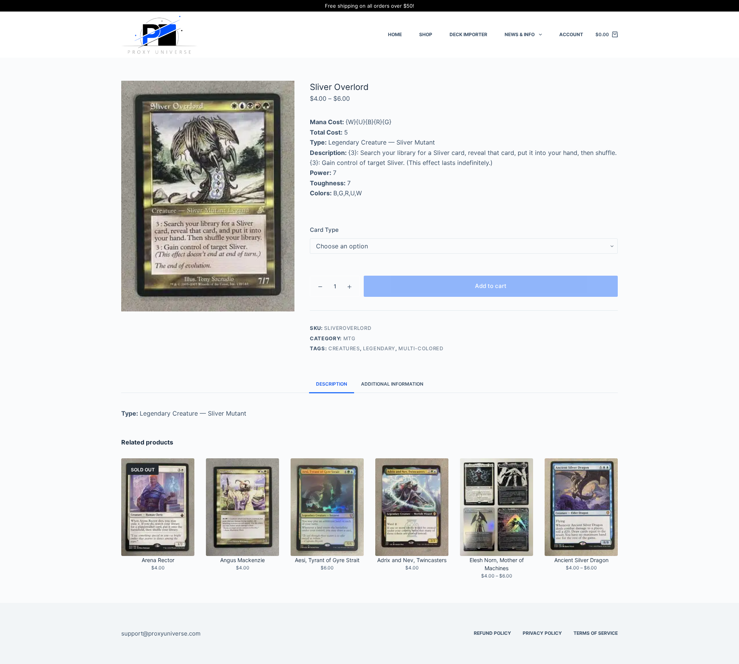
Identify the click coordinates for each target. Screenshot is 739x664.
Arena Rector (158, 560)
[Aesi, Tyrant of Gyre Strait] (327, 507)
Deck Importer (468, 34)
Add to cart (491, 286)
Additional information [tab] (392, 384)
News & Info (520, 34)
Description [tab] (331, 384)
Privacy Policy (542, 633)
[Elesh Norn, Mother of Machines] (496, 507)
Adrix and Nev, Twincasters (411, 560)
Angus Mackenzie (242, 560)
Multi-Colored (420, 348)
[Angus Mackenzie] (242, 507)
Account (571, 34)
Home (395, 34)
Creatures (344, 348)
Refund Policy (492, 633)
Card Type (324, 229)
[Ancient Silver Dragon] (581, 507)
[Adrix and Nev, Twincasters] (411, 507)
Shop (425, 34)
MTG (349, 338)
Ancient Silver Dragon (581, 560)
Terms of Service (595, 633)
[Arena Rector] (157, 507)
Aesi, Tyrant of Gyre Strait (327, 560)
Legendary (379, 348)
